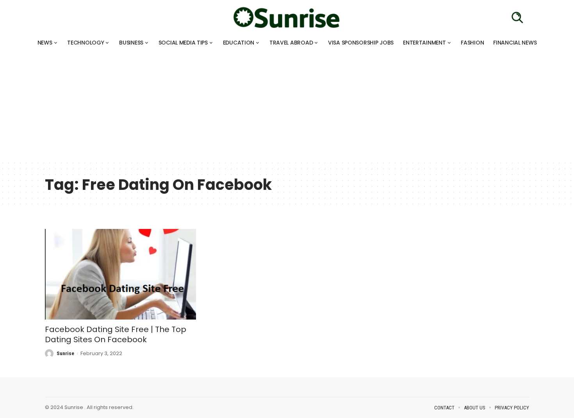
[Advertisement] (234, 105)
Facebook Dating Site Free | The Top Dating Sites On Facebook (115, 334)
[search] (517, 17)
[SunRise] (287, 17)
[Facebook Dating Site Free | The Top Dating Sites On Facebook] (120, 274)
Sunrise (65, 353)
